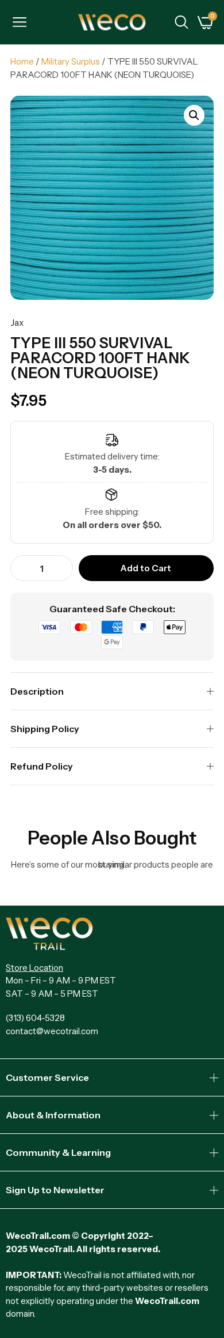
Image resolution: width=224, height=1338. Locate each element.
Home (22, 61)
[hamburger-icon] (19, 23)
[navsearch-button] (181, 23)
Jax (17, 322)
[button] (194, 115)
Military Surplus (70, 61)
